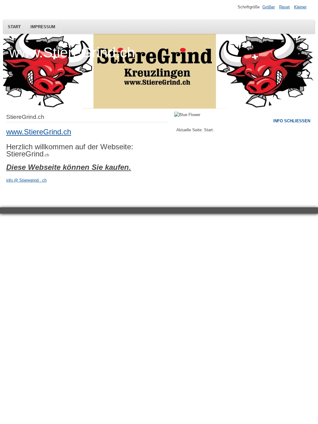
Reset (284, 7)
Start (14, 27)
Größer (268, 7)
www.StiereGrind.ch (38, 132)
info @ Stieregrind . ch (26, 180)
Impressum (42, 27)
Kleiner (300, 7)
